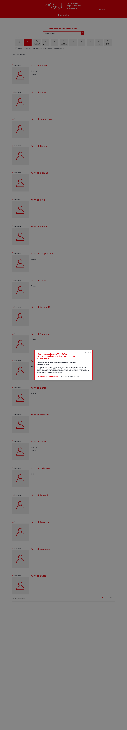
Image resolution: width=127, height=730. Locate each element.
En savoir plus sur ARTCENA (71, 376)
